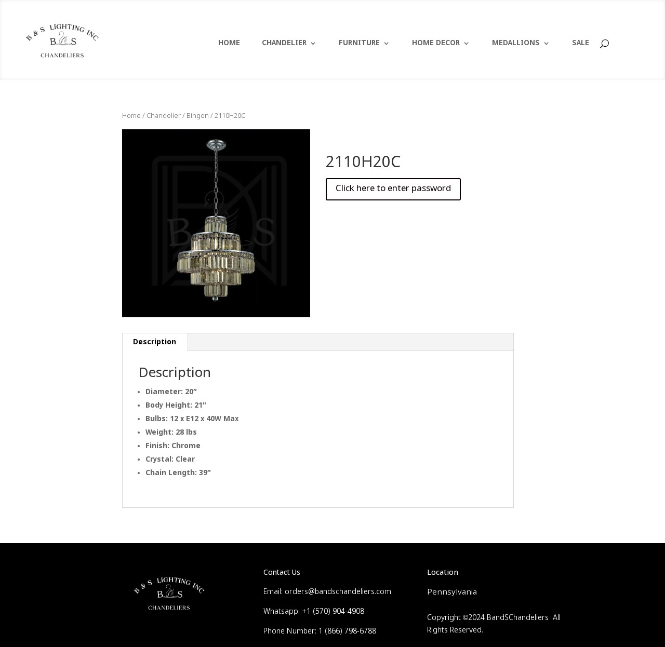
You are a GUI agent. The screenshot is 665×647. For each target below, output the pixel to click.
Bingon (198, 116)
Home (131, 116)
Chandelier (164, 116)
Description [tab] (154, 342)
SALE (580, 43)
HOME (229, 43)
